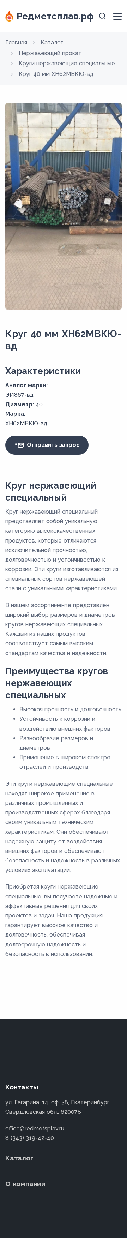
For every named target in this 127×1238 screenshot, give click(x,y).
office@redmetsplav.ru (34, 1128)
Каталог (19, 1158)
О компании (25, 1184)
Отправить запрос (52, 445)
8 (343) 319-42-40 (29, 1138)
